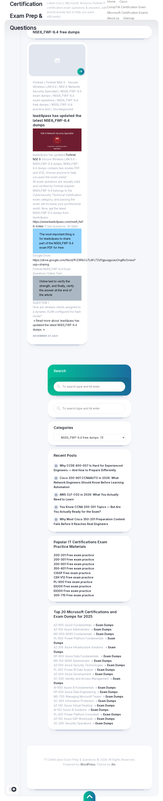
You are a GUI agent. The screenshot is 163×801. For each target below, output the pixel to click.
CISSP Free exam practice (72, 573)
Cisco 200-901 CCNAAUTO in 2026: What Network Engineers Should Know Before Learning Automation (89, 482)
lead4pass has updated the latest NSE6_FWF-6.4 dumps (57, 120)
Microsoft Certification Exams (127, 12)
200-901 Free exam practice (74, 564)
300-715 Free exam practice (74, 595)
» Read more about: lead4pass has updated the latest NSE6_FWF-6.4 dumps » (56, 325)
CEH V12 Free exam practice (73, 577)
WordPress (87, 764)
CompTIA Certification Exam (126, 7)
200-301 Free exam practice (74, 559)
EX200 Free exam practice (72, 586)
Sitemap (128, 18)
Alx (113, 764)
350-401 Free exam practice (74, 568)
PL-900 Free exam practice (73, 582)
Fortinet (38, 82)
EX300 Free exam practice (72, 591)
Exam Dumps (105, 625)
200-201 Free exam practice (74, 555)
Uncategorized (63, 109)
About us (113, 18)
